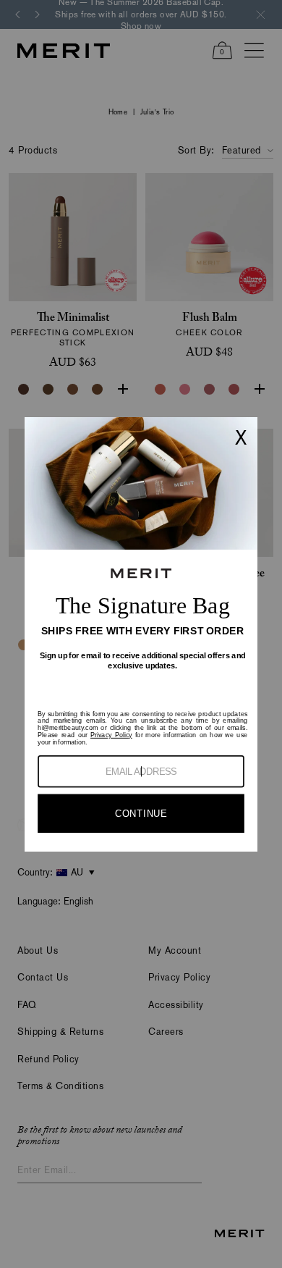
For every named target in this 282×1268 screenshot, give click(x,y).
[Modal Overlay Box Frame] (141, 634)
